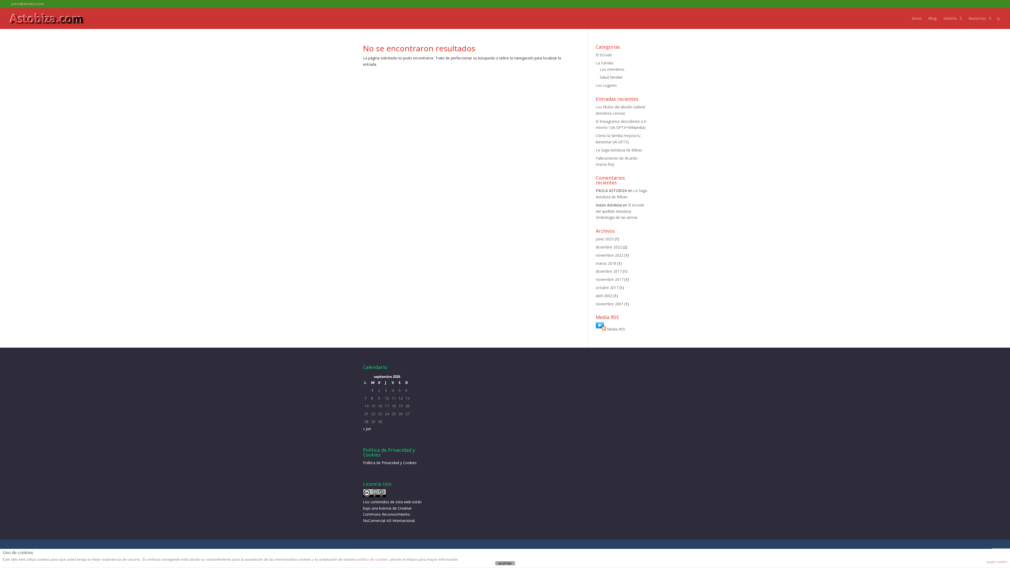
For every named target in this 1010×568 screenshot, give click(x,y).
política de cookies (372, 559)
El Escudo (604, 54)
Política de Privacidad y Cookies (390, 462)
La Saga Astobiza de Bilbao (619, 150)
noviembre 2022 (609, 255)
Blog (932, 19)
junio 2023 (605, 238)
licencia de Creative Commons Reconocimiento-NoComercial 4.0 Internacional (389, 514)
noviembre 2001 (609, 303)
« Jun (367, 428)
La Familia (604, 62)
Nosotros (977, 19)
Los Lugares (606, 85)
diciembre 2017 (609, 271)
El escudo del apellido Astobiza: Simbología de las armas (620, 211)
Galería (950, 19)
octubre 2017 (607, 287)
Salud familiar (611, 77)
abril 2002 (604, 295)
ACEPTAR (505, 563)
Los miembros (612, 69)
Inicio (917, 19)
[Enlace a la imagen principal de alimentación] (601, 329)
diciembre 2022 (609, 247)
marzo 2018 (606, 263)
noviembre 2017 (609, 279)
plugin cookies (997, 562)
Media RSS (616, 329)
